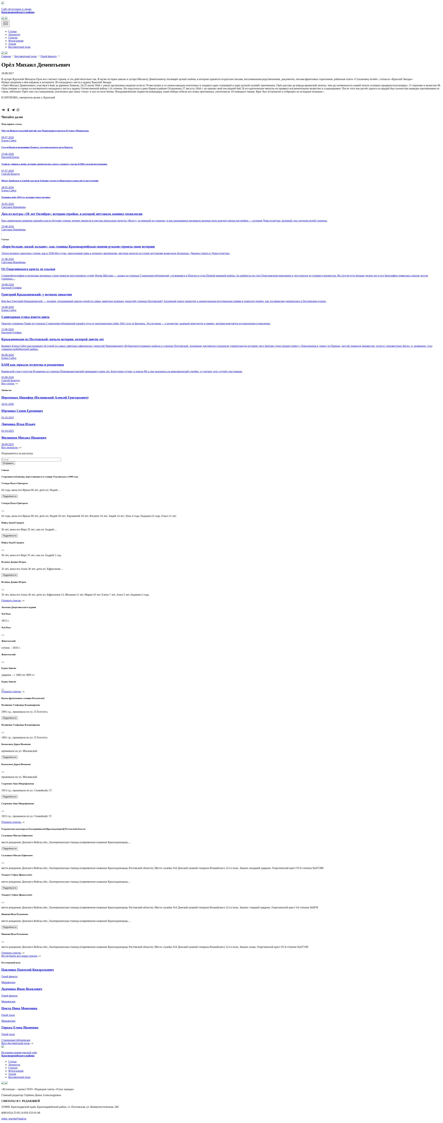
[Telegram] (13, 110)
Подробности (9, 496)
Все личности (9, 447)
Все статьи (8, 383)
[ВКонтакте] (3, 110)
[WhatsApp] (18, 110)
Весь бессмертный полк (15, 1043)
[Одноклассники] (8, 110)
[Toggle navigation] (5, 23)
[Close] (2, 511)
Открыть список (11, 600)
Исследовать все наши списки (19, 955)
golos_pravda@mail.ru (13, 1118)
